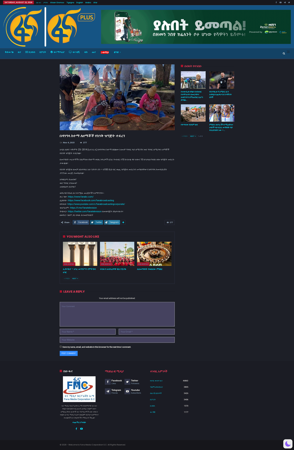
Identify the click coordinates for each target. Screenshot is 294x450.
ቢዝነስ (32, 52)
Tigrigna (70, 2)
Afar (95, 2)
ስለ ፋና (38, 2)
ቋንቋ (116, 52)
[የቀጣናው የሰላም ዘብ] (193, 113)
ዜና (19, 52)
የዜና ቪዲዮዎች (156, 393)
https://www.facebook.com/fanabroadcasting (91, 200)
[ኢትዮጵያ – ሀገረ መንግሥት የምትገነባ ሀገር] (80, 254)
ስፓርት (43, 52)
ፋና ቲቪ (76, 52)
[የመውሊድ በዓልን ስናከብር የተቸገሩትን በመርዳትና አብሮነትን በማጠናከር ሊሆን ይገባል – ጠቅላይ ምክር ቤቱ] (193, 80)
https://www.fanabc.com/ (81, 196)
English (79, 2)
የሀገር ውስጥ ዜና (69, 264)
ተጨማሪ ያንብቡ (79, 422)
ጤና (94, 52)
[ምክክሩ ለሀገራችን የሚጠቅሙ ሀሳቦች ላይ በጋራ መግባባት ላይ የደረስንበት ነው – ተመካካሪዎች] (221, 113)
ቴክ (85, 52)
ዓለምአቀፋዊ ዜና (156, 387)
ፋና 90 (152, 412)
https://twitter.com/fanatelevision (85, 211)
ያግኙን (45, 2)
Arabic (88, 2)
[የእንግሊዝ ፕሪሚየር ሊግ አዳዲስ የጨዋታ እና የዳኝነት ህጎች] (221, 80)
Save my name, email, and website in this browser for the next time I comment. (96, 347)
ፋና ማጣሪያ (59, 52)
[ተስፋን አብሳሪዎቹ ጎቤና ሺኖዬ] (117, 254)
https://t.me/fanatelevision (83, 207)
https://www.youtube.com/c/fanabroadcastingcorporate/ (96, 204)
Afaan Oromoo (57, 2)
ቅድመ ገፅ (9, 52)
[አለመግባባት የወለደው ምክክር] (154, 254)
